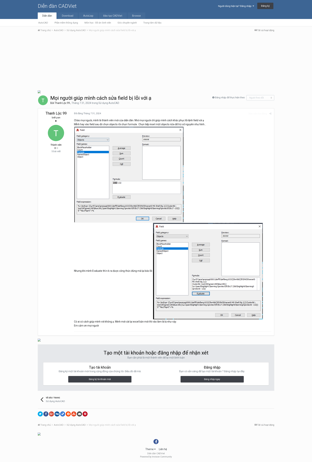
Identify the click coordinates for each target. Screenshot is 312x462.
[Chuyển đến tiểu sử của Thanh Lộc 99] (43, 100)
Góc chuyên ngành (127, 22)
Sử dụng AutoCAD (108, 103)
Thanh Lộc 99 (62, 103)
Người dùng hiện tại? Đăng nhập (235, 6)
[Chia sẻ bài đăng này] (270, 113)
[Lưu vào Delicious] (62, 413)
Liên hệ (163, 449)
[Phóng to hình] (129, 174)
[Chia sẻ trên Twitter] (40, 413)
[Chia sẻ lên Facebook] (45, 413)
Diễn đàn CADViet (57, 6)
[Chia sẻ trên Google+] (51, 413)
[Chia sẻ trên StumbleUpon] (73, 413)
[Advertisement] (156, 62)
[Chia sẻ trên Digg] (57, 413)
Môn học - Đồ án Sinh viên (97, 22)
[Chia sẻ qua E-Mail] (79, 413)
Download (67, 15)
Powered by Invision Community (156, 456)
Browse (136, 15)
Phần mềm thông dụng (66, 22)
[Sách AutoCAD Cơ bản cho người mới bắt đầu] (39, 91)
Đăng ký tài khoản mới (100, 379)
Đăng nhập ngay (212, 379)
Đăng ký (265, 6)
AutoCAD (43, 22)
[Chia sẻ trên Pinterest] (85, 413)
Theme (149, 449)
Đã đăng (87, 113)
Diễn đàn (47, 15)
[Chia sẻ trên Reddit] (68, 413)
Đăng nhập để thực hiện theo (230, 97)
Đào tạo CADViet (112, 15)
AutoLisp (88, 15)
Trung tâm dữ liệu (152, 22)
